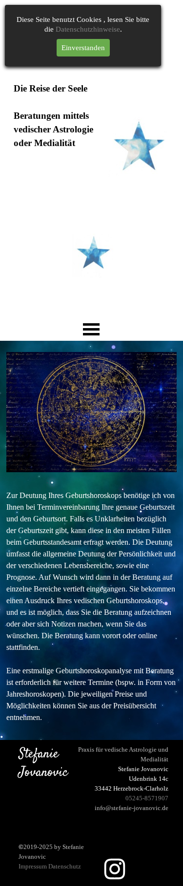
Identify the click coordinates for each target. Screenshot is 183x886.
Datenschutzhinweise (88, 29)
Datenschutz (64, 866)
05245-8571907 (146, 798)
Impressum (33, 866)
